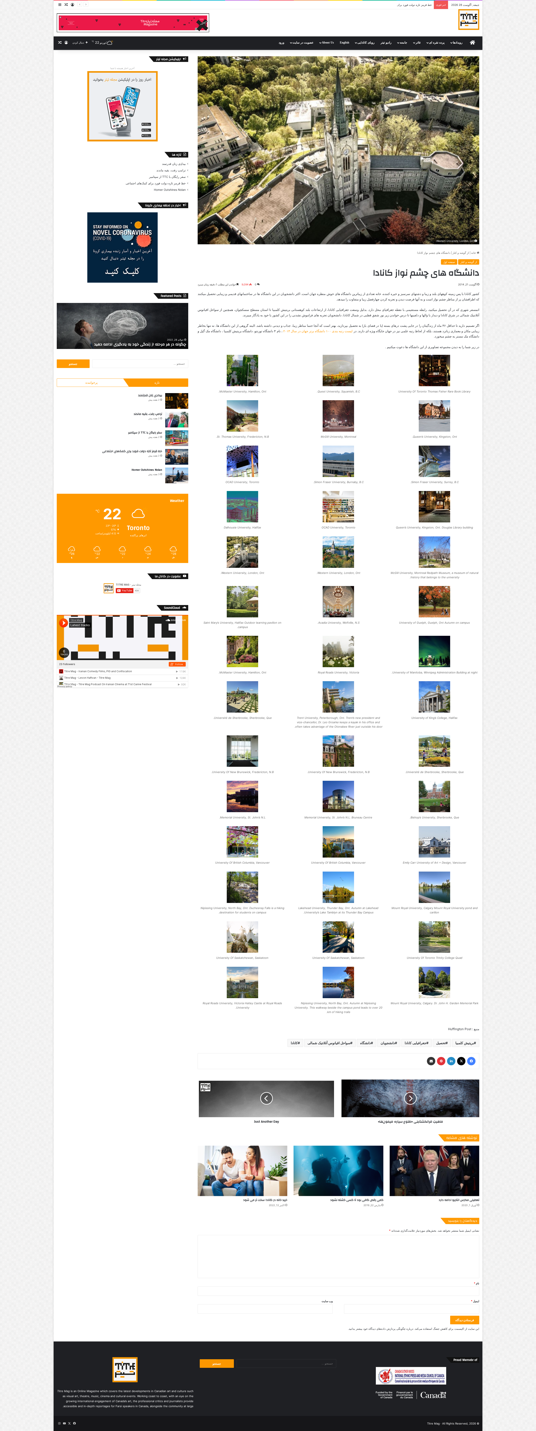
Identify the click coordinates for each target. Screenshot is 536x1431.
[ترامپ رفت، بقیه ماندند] (176, 419)
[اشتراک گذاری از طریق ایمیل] (431, 1061)
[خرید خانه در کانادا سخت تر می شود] (242, 1171)
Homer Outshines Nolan (170, 189)
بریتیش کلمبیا (464, 1043)
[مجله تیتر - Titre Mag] (468, 19)
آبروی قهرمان (174, 344)
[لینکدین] (451, 1061)
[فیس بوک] (471, 1061)
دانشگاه (365, 1043)
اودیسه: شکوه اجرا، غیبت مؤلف (413, 4)
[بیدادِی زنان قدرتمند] (176, 401)
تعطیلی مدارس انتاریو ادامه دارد (459, 1200)
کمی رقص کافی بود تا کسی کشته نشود (356, 1200)
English (344, 42)
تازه (157, 383)
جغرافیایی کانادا (415, 1043)
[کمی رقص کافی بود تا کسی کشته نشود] (338, 1171)
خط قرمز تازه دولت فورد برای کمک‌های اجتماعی (156, 183)
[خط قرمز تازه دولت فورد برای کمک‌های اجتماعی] (176, 457)
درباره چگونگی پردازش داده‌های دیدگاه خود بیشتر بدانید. (380, 1328)
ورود (281, 42)
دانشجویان (388, 1043)
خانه (474, 252)
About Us (328, 42)
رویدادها (458, 42)
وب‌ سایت (327, 1301)
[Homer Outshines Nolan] (176, 475)
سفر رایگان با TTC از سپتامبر (167, 176)
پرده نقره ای (437, 42)
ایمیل (475, 1301)
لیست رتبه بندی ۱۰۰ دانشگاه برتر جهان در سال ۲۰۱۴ (318, 331)
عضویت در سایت (302, 42)
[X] (461, 1061)
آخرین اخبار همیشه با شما (122, 68)
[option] (122, 326)
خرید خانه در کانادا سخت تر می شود (265, 1200)
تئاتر (418, 42)
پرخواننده (91, 383)
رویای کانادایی (366, 42)
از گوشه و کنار (460, 252)
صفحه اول (449, 262)
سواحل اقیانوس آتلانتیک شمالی (329, 1043)
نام (476, 1283)
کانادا (294, 1043)
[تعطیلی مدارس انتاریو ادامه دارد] (434, 1171)
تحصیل (441, 1043)
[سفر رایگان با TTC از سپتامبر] (176, 438)
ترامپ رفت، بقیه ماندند (171, 170)
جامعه (403, 42)
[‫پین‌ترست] (441, 1061)
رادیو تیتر (386, 42)
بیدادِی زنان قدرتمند (174, 163)
